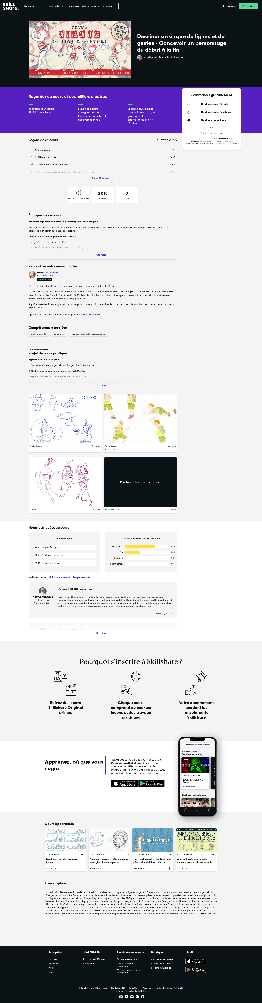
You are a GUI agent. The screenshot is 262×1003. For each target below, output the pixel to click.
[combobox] (81, 6)
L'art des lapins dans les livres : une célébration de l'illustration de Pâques (152, 862)
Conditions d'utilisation (223, 139)
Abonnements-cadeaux (162, 959)
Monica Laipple (112, 509)
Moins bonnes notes (59, 577)
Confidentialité (118, 988)
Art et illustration (39, 334)
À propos (52, 959)
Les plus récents (81, 577)
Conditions (134, 988)
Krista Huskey (36, 446)
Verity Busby (110, 446)
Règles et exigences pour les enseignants (130, 971)
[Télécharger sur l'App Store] (123, 784)
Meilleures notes (37, 577)
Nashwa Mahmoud (43, 597)
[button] (36, 5)
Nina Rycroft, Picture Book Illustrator (164, 57)
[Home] (11, 6)
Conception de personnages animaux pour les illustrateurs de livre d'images (194, 862)
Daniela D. (34, 509)
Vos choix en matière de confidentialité (161, 988)
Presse (51, 968)
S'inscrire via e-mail (211, 133)
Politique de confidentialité (200, 141)
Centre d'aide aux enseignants (125, 964)
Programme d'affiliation (94, 959)
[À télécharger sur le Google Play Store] (199, 970)
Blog (50, 972)
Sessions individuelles (161, 968)
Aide (105, 988)
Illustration (59, 334)
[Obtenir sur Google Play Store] (152, 784)
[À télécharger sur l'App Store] (199, 961)
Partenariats (88, 963)
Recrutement (54, 963)
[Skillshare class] (65, 840)
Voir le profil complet (89, 314)
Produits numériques (160, 963)
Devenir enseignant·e (127, 959)
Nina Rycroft (47, 272)
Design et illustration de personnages (89, 334)
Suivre (55, 272)
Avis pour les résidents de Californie (132, 991)
